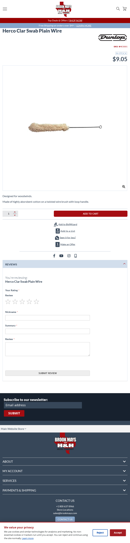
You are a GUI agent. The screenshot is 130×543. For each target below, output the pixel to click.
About (8, 461)
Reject (100, 532)
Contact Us (65, 500)
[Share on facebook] (54, 256)
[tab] (65, 264)
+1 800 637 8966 (65, 506)
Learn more (28, 538)
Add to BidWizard (67, 224)
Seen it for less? (68, 237)
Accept (118, 532)
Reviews (11, 264)
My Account (13, 471)
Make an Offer (67, 244)
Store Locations (65, 509)
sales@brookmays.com (65, 513)
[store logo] (63, 9)
